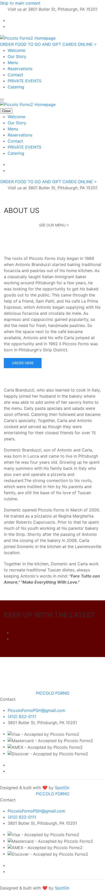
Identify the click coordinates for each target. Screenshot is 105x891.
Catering (16, 86)
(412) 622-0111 (22, 716)
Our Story (17, 56)
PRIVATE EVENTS (24, 80)
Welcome (16, 50)
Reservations (20, 68)
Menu (13, 62)
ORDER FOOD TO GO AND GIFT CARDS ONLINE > (48, 44)
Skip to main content (20, 3)
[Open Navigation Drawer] (2, 99)
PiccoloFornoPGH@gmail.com (36, 710)
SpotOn (62, 787)
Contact (15, 74)
